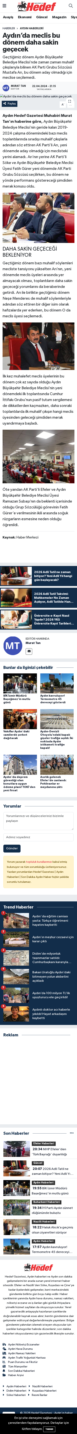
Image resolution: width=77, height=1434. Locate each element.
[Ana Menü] (4, 6)
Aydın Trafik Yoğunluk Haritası (27, 1357)
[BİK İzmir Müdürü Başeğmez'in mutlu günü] (20, 683)
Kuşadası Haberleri (44, 1390)
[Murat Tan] (12, 645)
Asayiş (8, 17)
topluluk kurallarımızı (39, 861)
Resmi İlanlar (39, 1395)
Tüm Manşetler (17, 1366)
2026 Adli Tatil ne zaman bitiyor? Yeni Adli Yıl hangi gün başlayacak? (51, 1172)
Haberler (9, 28)
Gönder (12, 848)
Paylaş (12, 103)
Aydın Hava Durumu (20, 1348)
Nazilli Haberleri (44, 1222)
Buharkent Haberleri (46, 1202)
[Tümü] (72, 1133)
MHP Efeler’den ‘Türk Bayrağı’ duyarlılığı (49, 1151)
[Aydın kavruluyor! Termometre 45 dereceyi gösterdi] (57, 683)
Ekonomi (25, 17)
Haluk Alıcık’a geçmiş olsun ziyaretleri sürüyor (52, 1230)
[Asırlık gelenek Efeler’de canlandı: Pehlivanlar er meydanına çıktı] (57, 764)
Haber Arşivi (16, 1375)
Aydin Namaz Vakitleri (22, 1353)
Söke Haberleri (16, 1395)
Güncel (41, 17)
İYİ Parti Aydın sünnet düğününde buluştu (52, 1210)
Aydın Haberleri (31, 28)
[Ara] (70, 6)
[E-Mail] (29, 651)
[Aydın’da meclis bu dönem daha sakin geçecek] (38, 96)
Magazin (59, 17)
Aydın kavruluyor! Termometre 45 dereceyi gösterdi (53, 699)
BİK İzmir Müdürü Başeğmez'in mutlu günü (16, 699)
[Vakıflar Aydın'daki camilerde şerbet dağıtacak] (20, 719)
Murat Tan (33, 643)
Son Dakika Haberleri (21, 1370)
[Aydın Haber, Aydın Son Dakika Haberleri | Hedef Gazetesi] (36, 6)
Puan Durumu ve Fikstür (23, 1362)
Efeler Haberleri (43, 1143)
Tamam (49, 1429)
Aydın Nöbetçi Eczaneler (23, 1344)
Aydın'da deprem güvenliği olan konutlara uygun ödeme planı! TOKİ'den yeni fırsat (19, 784)
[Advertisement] (38, 1081)
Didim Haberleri (16, 1390)
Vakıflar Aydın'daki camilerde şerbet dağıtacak (16, 735)
